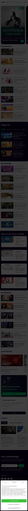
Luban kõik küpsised (14, 500)
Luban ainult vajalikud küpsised (14, 507)
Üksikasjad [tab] (14, 482)
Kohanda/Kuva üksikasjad (13, 504)
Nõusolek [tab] (5, 482)
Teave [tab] (23, 482)
